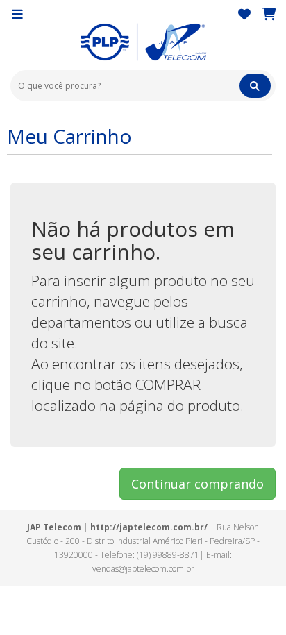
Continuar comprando (197, 483)
